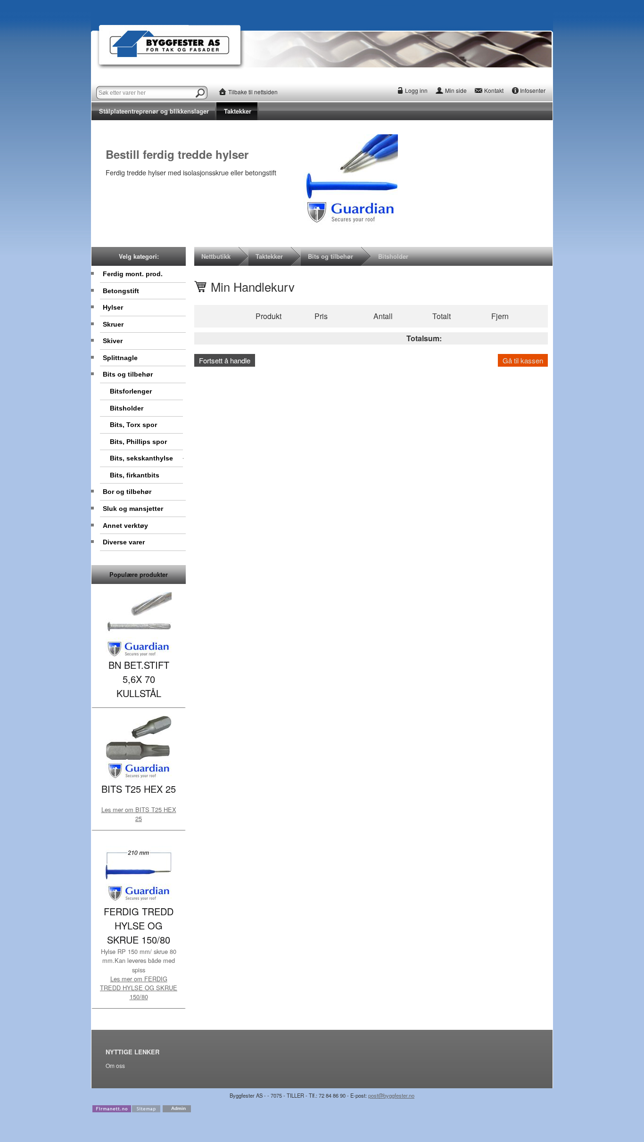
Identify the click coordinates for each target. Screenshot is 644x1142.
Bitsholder (126, 408)
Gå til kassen (523, 360)
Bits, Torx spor (133, 424)
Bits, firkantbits (134, 475)
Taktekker (237, 111)
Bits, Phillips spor (138, 441)
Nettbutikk (216, 256)
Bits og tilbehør (128, 374)
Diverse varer (124, 542)
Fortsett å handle (224, 360)
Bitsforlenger (131, 391)
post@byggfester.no (391, 1095)
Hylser (113, 307)
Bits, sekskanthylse (141, 458)
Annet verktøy (125, 525)
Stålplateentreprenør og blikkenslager (154, 111)
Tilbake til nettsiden (253, 92)
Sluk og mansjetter (133, 508)
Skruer (113, 324)
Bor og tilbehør (127, 491)
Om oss (115, 1065)
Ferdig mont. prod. (133, 274)
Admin (178, 1108)
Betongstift (121, 291)
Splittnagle (120, 357)
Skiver (113, 341)
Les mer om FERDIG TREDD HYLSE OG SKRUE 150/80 (138, 987)
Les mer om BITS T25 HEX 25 (138, 814)
